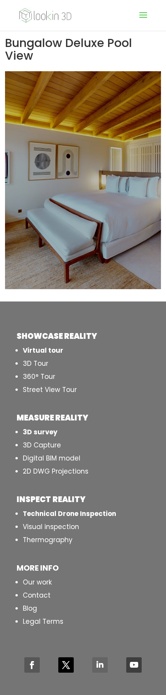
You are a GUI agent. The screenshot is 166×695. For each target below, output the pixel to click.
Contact (37, 595)
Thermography (48, 539)
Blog (30, 608)
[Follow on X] (66, 665)
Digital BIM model (51, 458)
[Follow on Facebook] (32, 665)
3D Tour (35, 363)
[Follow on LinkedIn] (100, 665)
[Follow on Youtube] (134, 665)
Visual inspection (51, 526)
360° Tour (39, 376)
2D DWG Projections (55, 471)
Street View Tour (50, 389)
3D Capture (42, 445)
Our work (37, 582)
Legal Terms (43, 621)
